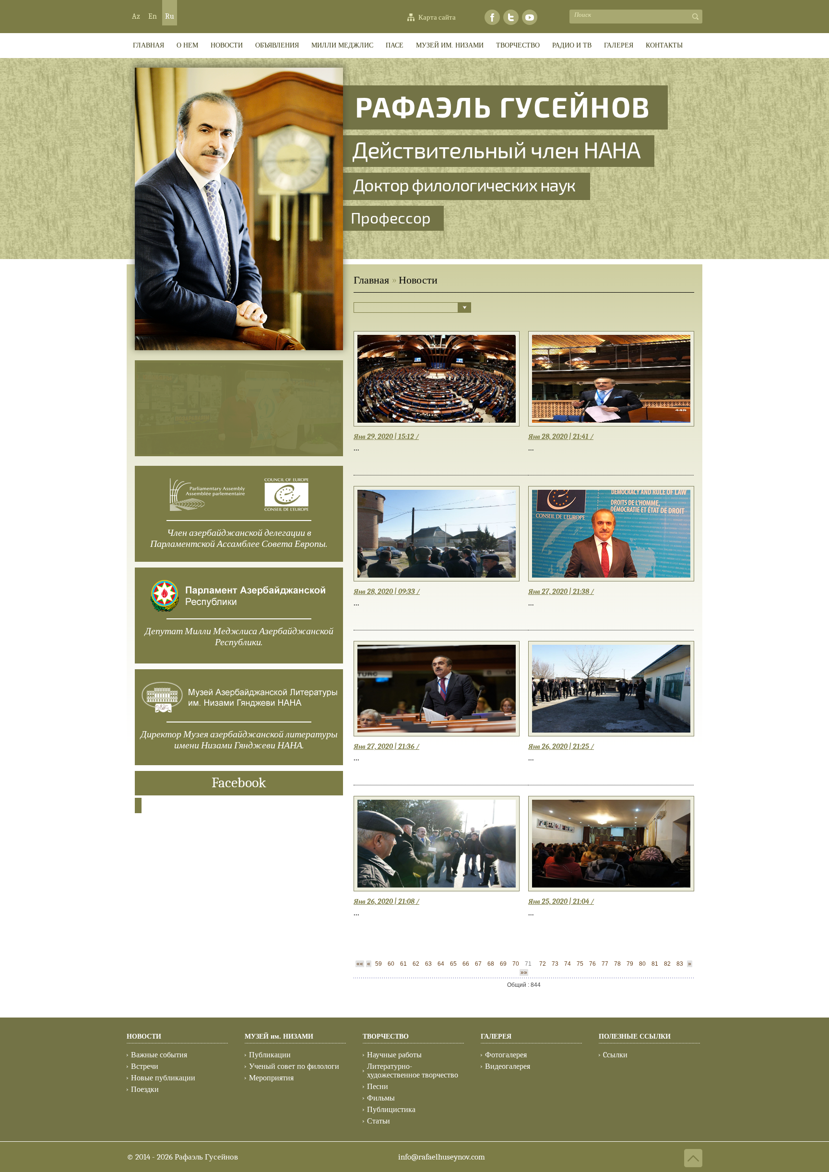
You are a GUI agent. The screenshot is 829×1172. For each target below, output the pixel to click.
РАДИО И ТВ (572, 45)
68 (490, 963)
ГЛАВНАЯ (148, 45)
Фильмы (381, 1098)
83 (679, 963)
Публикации (270, 1055)
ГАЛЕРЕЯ (618, 45)
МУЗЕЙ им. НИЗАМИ (450, 45)
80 (642, 963)
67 (478, 963)
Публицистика (391, 1109)
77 (605, 963)
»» (524, 972)
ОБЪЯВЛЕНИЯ (277, 45)
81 (654, 963)
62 (416, 963)
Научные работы (394, 1055)
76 (592, 963)
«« (359, 963)
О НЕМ (187, 45)
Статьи (378, 1121)
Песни (377, 1086)
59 (378, 963)
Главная (371, 280)
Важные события (159, 1055)
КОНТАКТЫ (664, 45)
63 (428, 963)
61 (403, 963)
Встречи (144, 1066)
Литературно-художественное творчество (412, 1070)
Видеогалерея (507, 1066)
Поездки (145, 1089)
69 (503, 963)
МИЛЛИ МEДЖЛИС (342, 45)
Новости (227, 45)
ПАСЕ (394, 45)
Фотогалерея (506, 1055)
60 (391, 963)
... (356, 447)
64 (441, 963)
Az (136, 16)
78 (617, 963)
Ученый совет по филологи (294, 1066)
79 (630, 963)
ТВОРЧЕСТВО (518, 45)
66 (465, 963)
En (152, 16)
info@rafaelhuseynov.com (441, 1156)
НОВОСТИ (144, 1036)
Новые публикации (163, 1078)
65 (453, 963)
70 (515, 963)
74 (567, 963)
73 (555, 963)
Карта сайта (437, 17)
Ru (169, 16)
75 (580, 963)
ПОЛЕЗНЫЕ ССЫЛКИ (635, 1036)
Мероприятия (271, 1078)
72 (542, 963)
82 (667, 963)
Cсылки (615, 1055)
